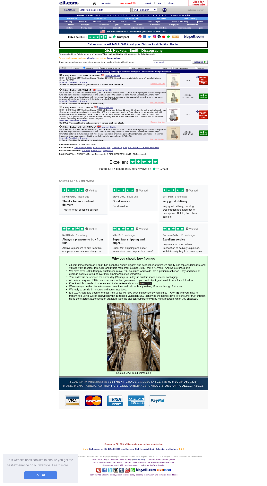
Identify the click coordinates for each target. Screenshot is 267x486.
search (123, 459)
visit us (102, 28)
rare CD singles (154, 21)
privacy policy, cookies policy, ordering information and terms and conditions (143, 475)
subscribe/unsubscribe (154, 465)
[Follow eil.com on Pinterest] (98, 471)
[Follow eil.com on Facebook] (104, 471)
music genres (169, 459)
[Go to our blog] (194, 37)
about (170, 3)
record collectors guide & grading (131, 462)
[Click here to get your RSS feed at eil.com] (175, 37)
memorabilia (192, 25)
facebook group (185, 28)
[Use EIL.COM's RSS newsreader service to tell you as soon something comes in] (164, 470)
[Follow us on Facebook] (144, 37)
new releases (72, 18)
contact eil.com (136, 465)
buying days (86, 28)
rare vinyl (97, 21)
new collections (161, 28)
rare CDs (83, 21)
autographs (174, 25)
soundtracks (104, 25)
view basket (105, 3)
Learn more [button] (60, 465)
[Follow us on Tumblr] (159, 37)
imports (71, 25)
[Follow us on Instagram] (154, 37)
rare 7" (124, 21)
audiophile (85, 25)
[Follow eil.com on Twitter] (110, 471)
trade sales (117, 28)
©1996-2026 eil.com (99, 475)
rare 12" (136, 21)
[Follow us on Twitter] (149, 37)
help (159, 3)
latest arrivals (100, 18)
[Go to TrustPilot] (98, 38)
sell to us (69, 28)
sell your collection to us (104, 462)
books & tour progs (180, 21)
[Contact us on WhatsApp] (168, 37)
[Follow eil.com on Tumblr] (121, 471)
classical (127, 25)
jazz (116, 25)
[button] (187, 400)
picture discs (155, 25)
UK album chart (132, 18)
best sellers (161, 18)
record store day (190, 18)
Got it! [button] (41, 475)
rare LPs (111, 21)
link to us (102, 459)
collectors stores (137, 28)
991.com (123, 465)
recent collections (156, 462)
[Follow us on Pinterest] (140, 37)
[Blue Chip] (133, 389)
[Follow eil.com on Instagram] (115, 471)
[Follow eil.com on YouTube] (127, 471)
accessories (113, 459)
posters (200, 21)
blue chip (69, 21)
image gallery (139, 459)
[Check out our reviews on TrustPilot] (145, 283)
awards (139, 25)
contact (148, 3)
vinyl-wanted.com (110, 465)
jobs (201, 28)
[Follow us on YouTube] (163, 37)
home (93, 459)
